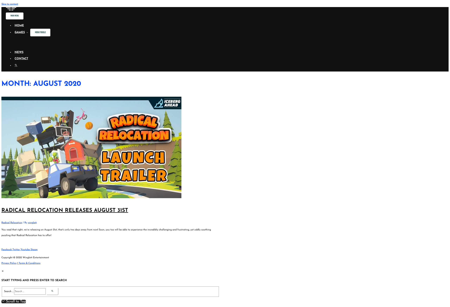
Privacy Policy (9, 263)
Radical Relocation (11, 222)
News (19, 52)
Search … (8, 291)
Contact (21, 58)
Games (20, 32)
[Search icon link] (16, 65)
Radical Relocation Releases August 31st (64, 210)
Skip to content (9, 4)
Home (19, 25)
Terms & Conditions (29, 263)
